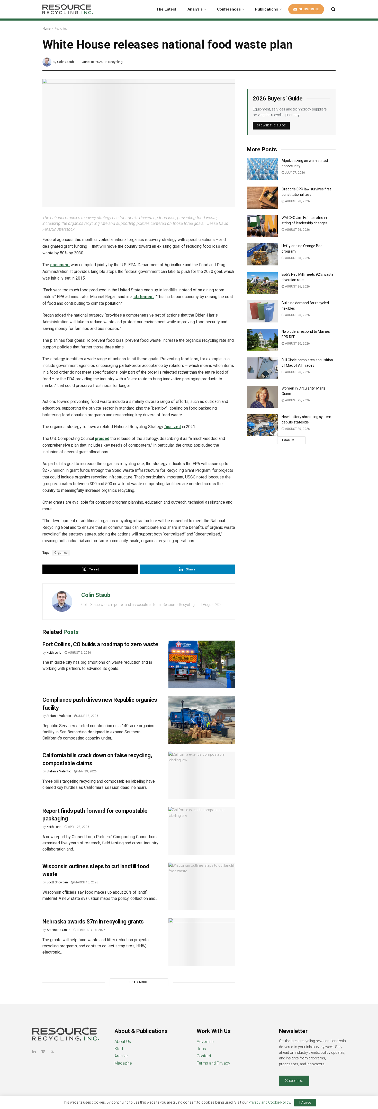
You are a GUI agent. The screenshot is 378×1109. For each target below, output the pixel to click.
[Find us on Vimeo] (43, 1052)
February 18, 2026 (90, 930)
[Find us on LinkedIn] (34, 1052)
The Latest (166, 9)
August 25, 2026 (297, 258)
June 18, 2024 (92, 62)
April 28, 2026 (78, 827)
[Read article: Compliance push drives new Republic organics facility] (201, 720)
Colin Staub (65, 62)
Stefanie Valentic (59, 716)
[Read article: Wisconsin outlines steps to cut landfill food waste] (201, 886)
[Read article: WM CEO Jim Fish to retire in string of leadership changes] (262, 226)
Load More (139, 982)
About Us (122, 1041)
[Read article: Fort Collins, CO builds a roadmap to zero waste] (201, 664)
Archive (121, 1055)
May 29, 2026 (87, 771)
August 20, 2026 (297, 343)
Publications (266, 9)
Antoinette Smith (58, 930)
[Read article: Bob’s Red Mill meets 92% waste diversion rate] (262, 283)
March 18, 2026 (86, 882)
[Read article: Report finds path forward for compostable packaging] (201, 831)
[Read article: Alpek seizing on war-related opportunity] (262, 169)
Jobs (201, 1048)
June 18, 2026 (87, 716)
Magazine (123, 1063)
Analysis (195, 9)
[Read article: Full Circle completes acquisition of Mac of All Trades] (262, 368)
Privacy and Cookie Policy (269, 1102)
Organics (61, 552)
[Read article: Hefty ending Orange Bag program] (262, 254)
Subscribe (308, 9)
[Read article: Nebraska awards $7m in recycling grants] (201, 942)
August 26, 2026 (297, 230)
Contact (204, 1055)
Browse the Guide (271, 125)
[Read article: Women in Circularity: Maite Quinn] (262, 397)
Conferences (229, 9)
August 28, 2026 (297, 201)
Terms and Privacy (213, 1063)
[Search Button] (333, 9)
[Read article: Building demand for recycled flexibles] (262, 311)
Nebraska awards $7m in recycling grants (93, 921)
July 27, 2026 (294, 172)
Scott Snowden (57, 882)
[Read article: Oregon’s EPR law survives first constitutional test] (262, 198)
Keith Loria (54, 652)
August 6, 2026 (79, 652)
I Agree (305, 1102)
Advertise (205, 1041)
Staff (118, 1048)
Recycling (61, 28)
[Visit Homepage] (67, 9)
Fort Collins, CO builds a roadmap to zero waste (100, 644)
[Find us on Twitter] (52, 1052)
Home (46, 28)
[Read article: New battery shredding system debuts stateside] (262, 425)
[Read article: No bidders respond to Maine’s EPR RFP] (262, 340)
